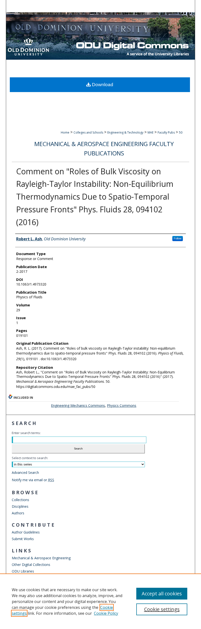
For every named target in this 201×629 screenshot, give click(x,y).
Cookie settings (162, 609)
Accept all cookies (162, 593)
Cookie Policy (106, 613)
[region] (100, 601)
